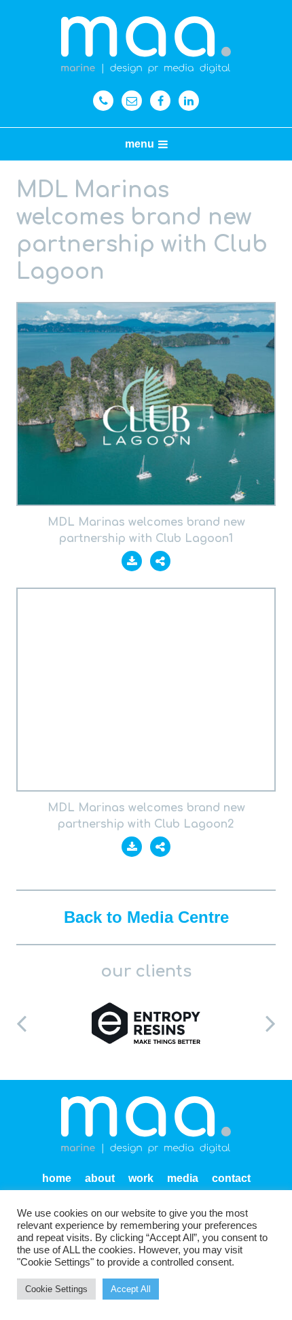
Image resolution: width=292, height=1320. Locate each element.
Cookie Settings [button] (56, 1289)
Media (182, 1178)
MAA (146, 45)
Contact (231, 1178)
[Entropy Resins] (146, 1023)
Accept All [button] (131, 1289)
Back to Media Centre (146, 917)
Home (56, 1178)
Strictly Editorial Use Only (146, 404)
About (100, 1178)
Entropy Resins (146, 1023)
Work (140, 1178)
